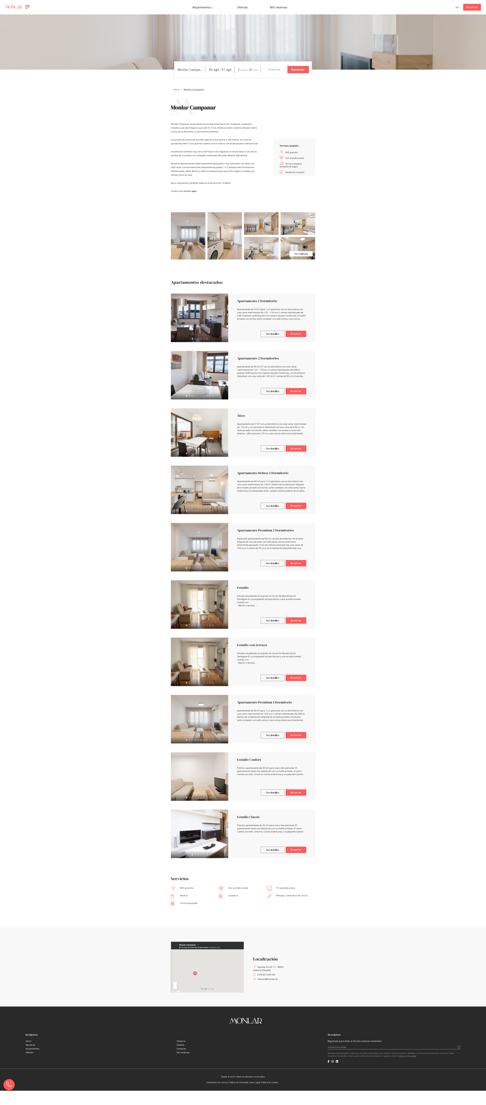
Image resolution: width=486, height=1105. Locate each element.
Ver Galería (301, 254)
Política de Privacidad (407, 1056)
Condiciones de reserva (217, 1082)
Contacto (181, 1048)
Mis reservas (183, 1052)
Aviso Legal (255, 1082)
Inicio (176, 89)
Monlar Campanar (194, 89)
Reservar (472, 7)
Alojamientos (201, 7)
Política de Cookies (269, 1082)
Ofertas (29, 1052)
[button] (192, 339)
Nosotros (30, 1044)
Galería (180, 1044)
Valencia (181, 1041)
